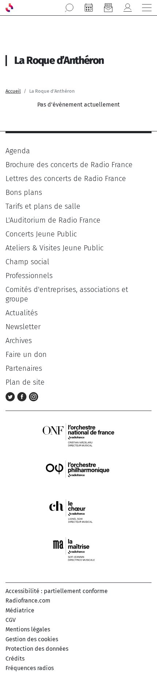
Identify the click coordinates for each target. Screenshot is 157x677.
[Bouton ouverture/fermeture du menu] (147, 7)
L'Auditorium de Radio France (52, 220)
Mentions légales (27, 629)
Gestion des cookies (31, 639)
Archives (18, 340)
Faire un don (26, 354)
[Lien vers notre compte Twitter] (11, 396)
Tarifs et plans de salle (42, 206)
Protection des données (36, 648)
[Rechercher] (69, 7)
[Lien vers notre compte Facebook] (23, 396)
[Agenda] (88, 7)
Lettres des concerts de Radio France (65, 178)
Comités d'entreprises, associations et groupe (66, 294)
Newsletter (23, 326)
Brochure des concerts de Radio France (69, 164)
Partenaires (23, 368)
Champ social (27, 261)
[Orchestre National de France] (78, 434)
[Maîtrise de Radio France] (78, 549)
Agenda (17, 150)
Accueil (13, 91)
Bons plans (23, 192)
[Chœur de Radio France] (78, 510)
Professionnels (29, 275)
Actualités (21, 312)
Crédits (14, 658)
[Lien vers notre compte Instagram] (33, 396)
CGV (10, 619)
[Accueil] (9, 7)
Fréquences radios (29, 668)
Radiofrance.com (27, 600)
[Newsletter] (108, 7)
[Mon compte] (127, 7)
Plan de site (25, 382)
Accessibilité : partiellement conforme (56, 591)
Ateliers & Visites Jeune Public (54, 247)
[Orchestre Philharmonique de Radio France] (78, 472)
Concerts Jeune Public (41, 234)
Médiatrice (19, 610)
